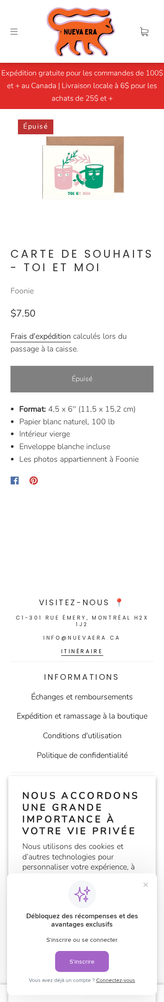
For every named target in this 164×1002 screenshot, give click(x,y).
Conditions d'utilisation (82, 735)
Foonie (22, 291)
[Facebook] (14, 480)
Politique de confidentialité (82, 755)
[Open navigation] (20, 31)
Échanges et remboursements (82, 697)
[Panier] (144, 31)
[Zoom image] (82, 169)
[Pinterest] (33, 480)
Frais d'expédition (40, 336)
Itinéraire (82, 651)
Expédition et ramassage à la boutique (82, 716)
